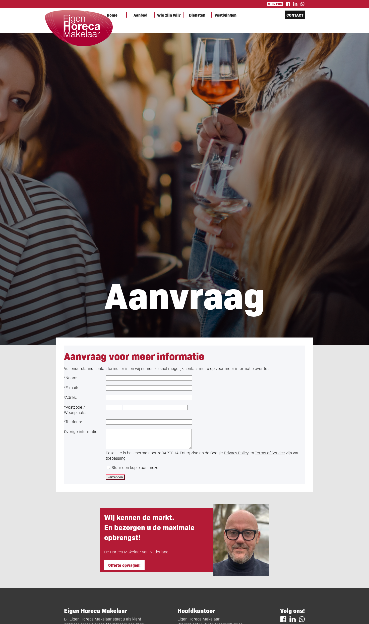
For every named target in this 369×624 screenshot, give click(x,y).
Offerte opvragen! (124, 565)
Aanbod (140, 15)
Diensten (197, 15)
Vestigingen (225, 15)
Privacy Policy (236, 452)
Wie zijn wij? (169, 15)
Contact (294, 15)
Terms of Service (270, 452)
